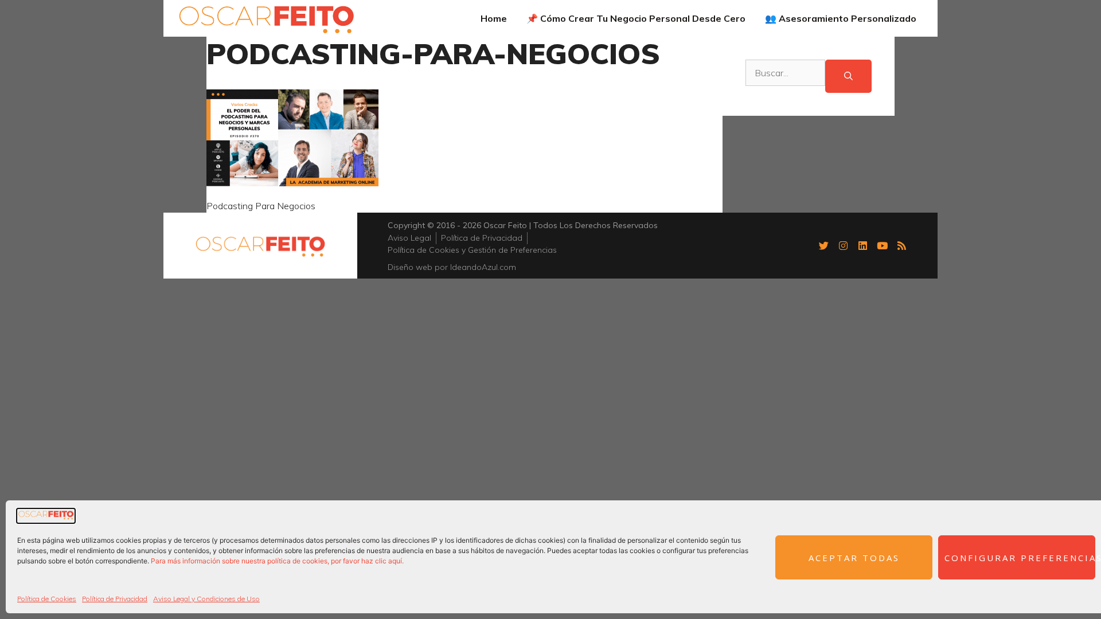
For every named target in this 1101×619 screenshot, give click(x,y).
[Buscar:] (785, 76)
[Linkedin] (862, 245)
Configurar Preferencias (1019, 557)
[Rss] (901, 245)
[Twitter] (823, 245)
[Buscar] (848, 76)
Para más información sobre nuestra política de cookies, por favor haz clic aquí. (277, 561)
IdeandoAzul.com (483, 267)
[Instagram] (843, 245)
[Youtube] (882, 245)
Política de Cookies (46, 598)
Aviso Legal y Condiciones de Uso (206, 598)
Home (494, 18)
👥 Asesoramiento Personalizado (840, 18)
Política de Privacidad (114, 598)
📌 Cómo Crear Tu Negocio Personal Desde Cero (635, 18)
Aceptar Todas (854, 557)
